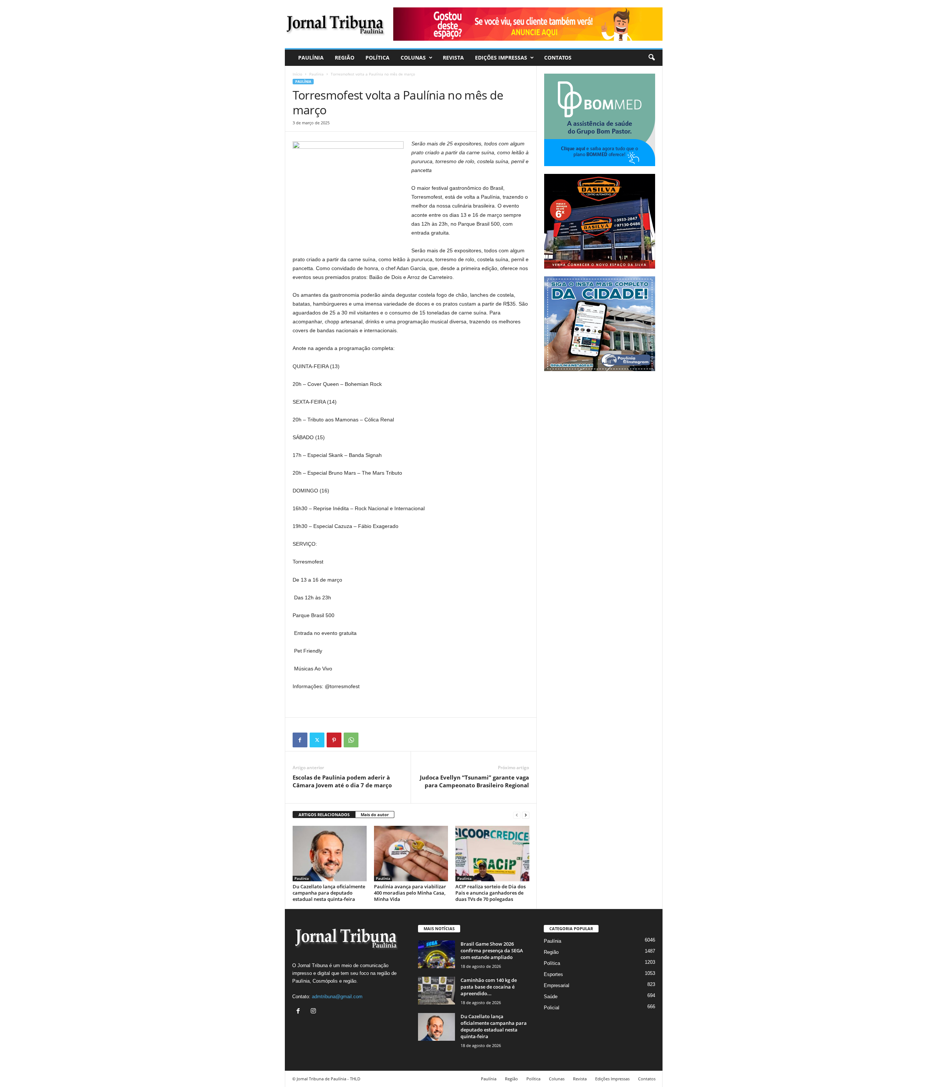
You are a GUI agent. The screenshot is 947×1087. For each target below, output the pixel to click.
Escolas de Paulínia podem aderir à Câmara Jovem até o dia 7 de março (342, 781)
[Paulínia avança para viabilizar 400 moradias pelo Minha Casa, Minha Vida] (411, 853)
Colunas (413, 57)
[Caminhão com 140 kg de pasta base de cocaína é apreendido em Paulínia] (436, 990)
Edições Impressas (501, 57)
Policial (551, 1007)
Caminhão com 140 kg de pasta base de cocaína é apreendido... (489, 987)
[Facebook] (300, 740)
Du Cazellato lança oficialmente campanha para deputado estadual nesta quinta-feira (329, 892)
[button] (651, 58)
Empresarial (556, 985)
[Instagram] (314, 1011)
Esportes (553, 974)
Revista (453, 57)
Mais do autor (375, 814)
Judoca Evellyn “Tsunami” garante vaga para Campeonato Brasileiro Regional (474, 781)
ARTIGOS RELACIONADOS (324, 814)
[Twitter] (317, 740)
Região (344, 57)
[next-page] (525, 815)
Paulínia (311, 57)
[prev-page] (516, 815)
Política (377, 57)
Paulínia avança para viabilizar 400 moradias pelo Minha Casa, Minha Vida (410, 892)
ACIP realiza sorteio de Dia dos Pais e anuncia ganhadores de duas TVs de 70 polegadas (490, 892)
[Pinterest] (334, 740)
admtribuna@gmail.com (337, 996)
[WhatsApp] (351, 740)
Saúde (550, 996)
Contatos (558, 57)
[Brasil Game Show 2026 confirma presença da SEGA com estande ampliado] (436, 954)
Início (297, 74)
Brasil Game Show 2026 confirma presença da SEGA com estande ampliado (492, 950)
